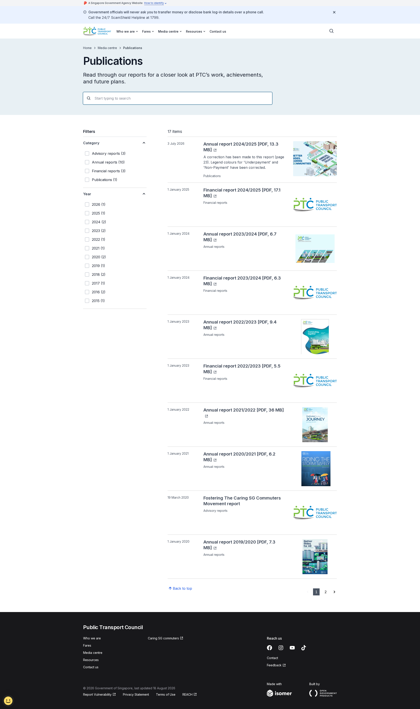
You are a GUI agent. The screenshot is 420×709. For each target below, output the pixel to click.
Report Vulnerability (97, 694)
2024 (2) (99, 222)
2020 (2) (99, 257)
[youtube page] (292, 647)
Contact (272, 658)
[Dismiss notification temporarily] (334, 12)
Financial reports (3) (109, 171)
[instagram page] (281, 647)
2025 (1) (98, 213)
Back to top (182, 588)
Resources (91, 660)
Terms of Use (165, 694)
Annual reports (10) (108, 162)
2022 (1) (98, 239)
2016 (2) (98, 292)
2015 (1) (98, 301)
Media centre (107, 48)
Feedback (274, 665)
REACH (187, 694)
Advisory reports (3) (109, 153)
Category (91, 143)
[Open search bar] (331, 31)
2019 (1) (98, 266)
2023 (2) (99, 231)
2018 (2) (98, 274)
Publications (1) (104, 180)
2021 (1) (98, 248)
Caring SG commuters (163, 638)
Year (87, 194)
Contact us (218, 31)
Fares (87, 645)
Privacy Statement (136, 694)
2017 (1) (98, 283)
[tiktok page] (303, 647)
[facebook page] (269, 647)
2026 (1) (98, 204)
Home (87, 48)
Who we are (92, 638)
